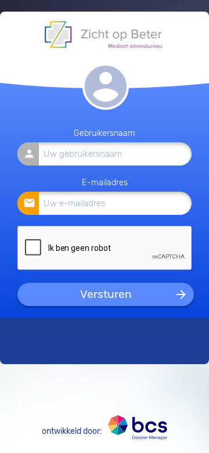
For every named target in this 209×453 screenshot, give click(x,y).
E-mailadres (105, 183)
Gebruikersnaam (104, 133)
